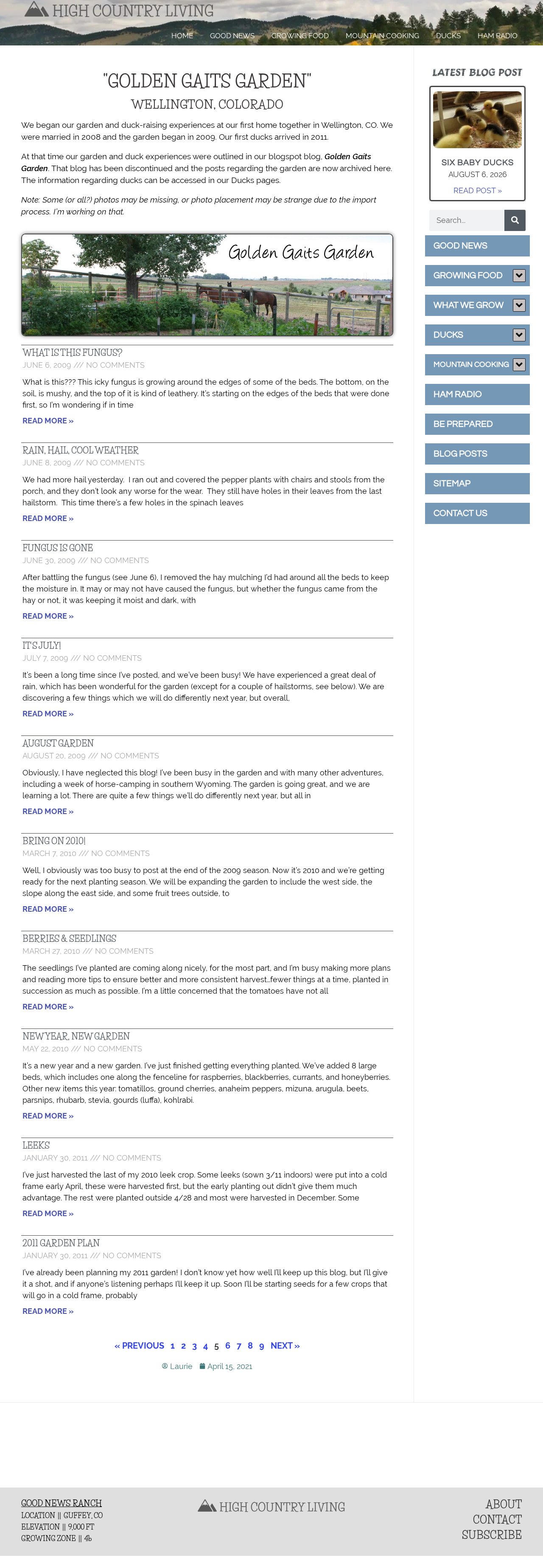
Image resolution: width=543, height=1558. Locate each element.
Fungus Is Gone (57, 548)
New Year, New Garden (76, 1036)
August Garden (58, 743)
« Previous (139, 1346)
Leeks (36, 1146)
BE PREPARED (463, 424)
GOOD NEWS (232, 35)
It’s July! (41, 646)
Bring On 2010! (54, 841)
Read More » (48, 420)
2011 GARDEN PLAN (61, 1243)
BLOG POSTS (460, 453)
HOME (182, 35)
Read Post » (477, 190)
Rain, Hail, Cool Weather (80, 450)
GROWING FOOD (300, 35)
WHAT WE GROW (469, 305)
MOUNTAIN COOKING (382, 35)
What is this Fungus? (72, 353)
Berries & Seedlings (69, 939)
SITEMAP (452, 483)
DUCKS (448, 35)
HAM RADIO (498, 35)
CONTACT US (460, 513)
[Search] (515, 220)
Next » (285, 1346)
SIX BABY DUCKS (478, 162)
